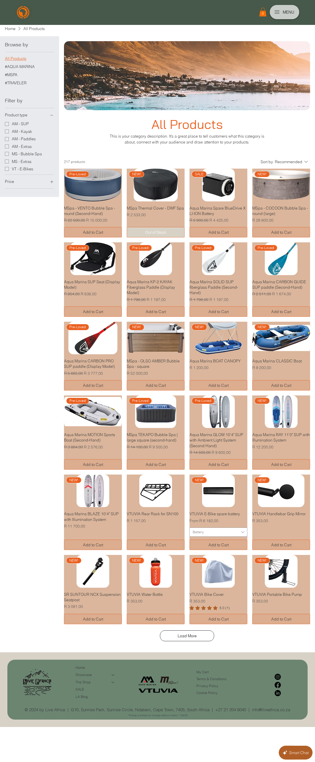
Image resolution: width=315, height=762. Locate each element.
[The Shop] (113, 682)
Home (80, 667)
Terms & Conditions (212, 679)
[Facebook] (278, 685)
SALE (80, 689)
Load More (187, 635)
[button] (263, 12)
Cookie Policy (207, 693)
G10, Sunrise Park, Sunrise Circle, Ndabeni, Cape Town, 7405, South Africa (140, 709)
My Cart (202, 672)
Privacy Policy (207, 686)
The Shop (83, 682)
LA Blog (82, 696)
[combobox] (218, 532)
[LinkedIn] (278, 693)
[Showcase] (113, 675)
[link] (209, 608)
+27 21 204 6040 (230, 709)
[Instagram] (278, 677)
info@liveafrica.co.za (271, 709)
